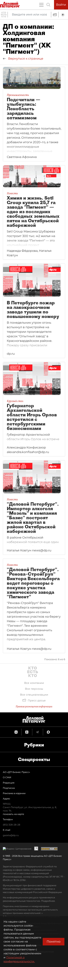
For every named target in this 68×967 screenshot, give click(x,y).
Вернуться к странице (25, 58)
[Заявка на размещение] (63, 14)
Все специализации (34, 694)
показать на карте (13, 814)
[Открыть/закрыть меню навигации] (41, 5)
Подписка (9, 788)
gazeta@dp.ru (11, 835)
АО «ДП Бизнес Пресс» (16, 772)
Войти (61, 4)
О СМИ (7, 777)
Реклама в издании (14, 793)
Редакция (8, 782)
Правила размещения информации (34, 706)
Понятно (53, 941)
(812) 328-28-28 (11, 824)
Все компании (34, 683)
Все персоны (34, 688)
